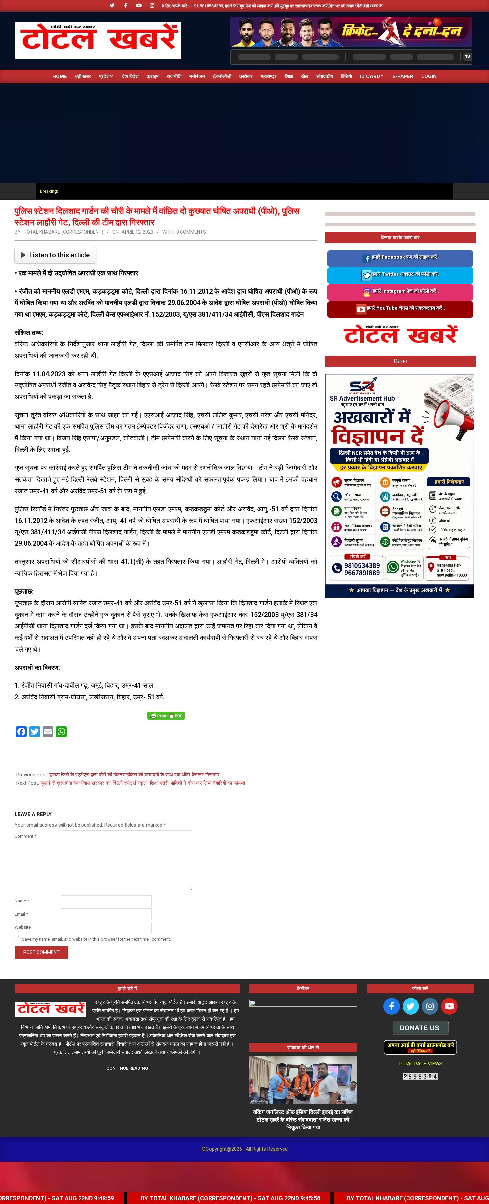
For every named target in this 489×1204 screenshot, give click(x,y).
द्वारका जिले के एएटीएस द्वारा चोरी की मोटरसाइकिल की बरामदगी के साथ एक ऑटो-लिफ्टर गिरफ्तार (134, 775)
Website (23, 927)
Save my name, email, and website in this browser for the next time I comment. (96, 938)
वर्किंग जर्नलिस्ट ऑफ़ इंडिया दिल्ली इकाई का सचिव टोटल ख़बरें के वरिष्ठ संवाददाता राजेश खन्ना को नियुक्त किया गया (303, 1119)
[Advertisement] (244, 133)
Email (21, 914)
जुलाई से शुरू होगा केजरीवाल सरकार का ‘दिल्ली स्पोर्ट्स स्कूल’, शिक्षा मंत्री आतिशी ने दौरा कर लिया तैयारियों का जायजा (142, 783)
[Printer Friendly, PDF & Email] (166, 715)
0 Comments (191, 232)
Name (22, 900)
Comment (25, 836)
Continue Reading (127, 1068)
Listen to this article (59, 255)
